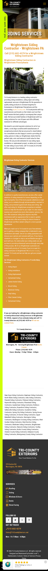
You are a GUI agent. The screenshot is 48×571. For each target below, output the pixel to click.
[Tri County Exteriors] (12, 4)
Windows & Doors (15, 497)
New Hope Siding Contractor (14, 395)
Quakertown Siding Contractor (22, 405)
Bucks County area (19, 110)
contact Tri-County (10, 253)
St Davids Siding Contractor (26, 415)
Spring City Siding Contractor (22, 412)
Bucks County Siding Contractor (27, 429)
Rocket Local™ (33, 553)
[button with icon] (8, 520)
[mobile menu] (44, 4)
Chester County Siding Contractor (16, 432)
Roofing (12, 488)
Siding (11, 493)
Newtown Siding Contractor (33, 395)
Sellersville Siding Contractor (14, 410)
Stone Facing (14, 505)
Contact (19, 556)
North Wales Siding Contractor (15, 398)
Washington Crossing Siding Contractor (25, 420)
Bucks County (34, 251)
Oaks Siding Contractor (33, 398)
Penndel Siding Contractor (13, 400)
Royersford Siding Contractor (26, 407)
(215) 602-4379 (17, 53)
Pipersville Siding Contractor (14, 402)
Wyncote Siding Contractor (26, 427)
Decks (11, 501)
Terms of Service (29, 556)
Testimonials (12, 556)
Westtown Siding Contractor (21, 424)
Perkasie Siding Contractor (31, 400)
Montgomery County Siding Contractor (30, 434)
